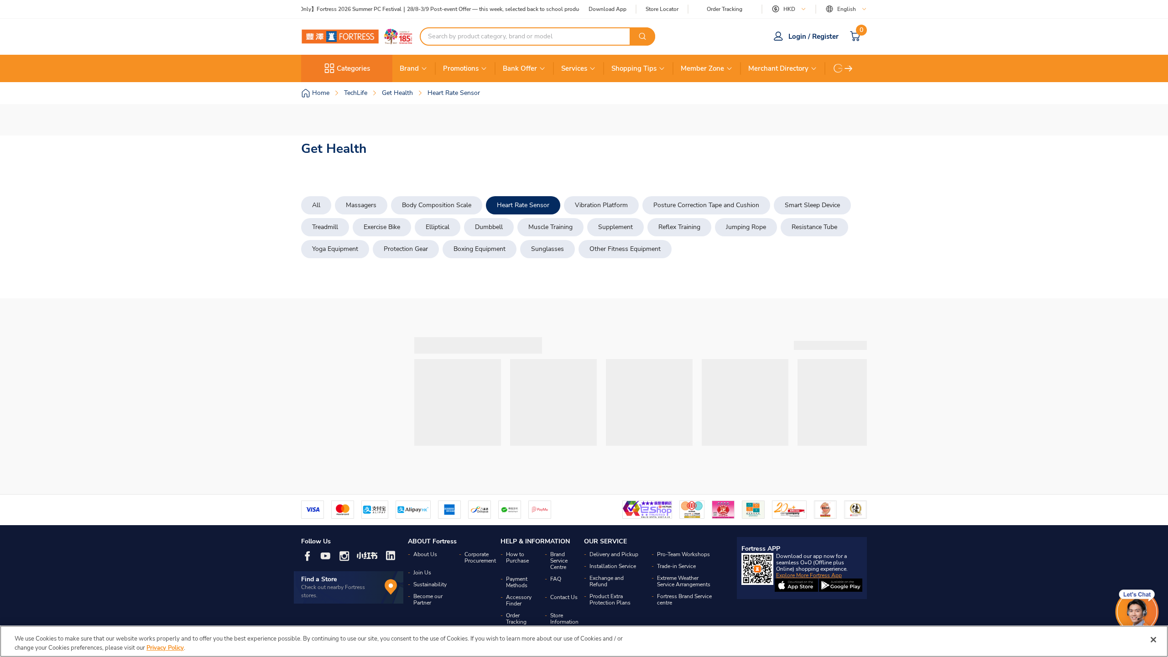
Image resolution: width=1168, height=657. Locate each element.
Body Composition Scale (436, 205)
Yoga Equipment (335, 249)
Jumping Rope (746, 227)
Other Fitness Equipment (625, 249)
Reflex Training (679, 227)
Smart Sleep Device (812, 205)
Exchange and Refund (606, 581)
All (316, 205)
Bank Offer (520, 68)
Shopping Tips (634, 68)
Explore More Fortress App (809, 575)
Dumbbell (489, 227)
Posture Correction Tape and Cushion (706, 205)
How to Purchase (517, 557)
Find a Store (319, 579)
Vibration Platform (601, 205)
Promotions (461, 68)
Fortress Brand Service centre (684, 599)
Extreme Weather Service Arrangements (683, 581)
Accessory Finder (519, 600)
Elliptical (437, 227)
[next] (848, 68)
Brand (409, 68)
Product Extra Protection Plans (610, 599)
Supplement (615, 227)
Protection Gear (406, 249)
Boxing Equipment (480, 249)
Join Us (422, 572)
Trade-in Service (676, 566)
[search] (642, 36)
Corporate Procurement (480, 557)
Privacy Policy (165, 647)
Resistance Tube (814, 227)
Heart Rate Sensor (523, 205)
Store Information (564, 619)
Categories (353, 68)
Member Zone (702, 68)
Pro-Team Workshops (683, 554)
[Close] (1153, 640)
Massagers (361, 205)
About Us (425, 554)
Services (574, 68)
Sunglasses (547, 249)
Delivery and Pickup (613, 554)
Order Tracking (724, 9)
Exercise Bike (382, 227)
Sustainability (430, 584)
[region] (584, 641)
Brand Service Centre (559, 561)
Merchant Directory (778, 68)
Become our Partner (428, 599)
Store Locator (662, 9)
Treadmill (325, 227)
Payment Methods (516, 582)
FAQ (555, 579)
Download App (607, 9)
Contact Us (564, 597)
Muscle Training (550, 227)
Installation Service (612, 566)
